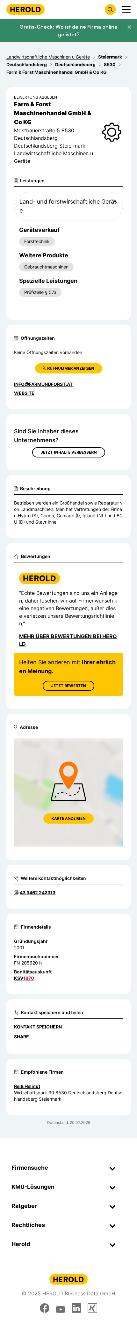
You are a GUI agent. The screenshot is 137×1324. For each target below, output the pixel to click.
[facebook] (44, 1308)
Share (21, 1036)
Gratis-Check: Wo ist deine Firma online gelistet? (68, 31)
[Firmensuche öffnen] (110, 9)
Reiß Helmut (27, 1086)
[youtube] (60, 1308)
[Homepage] (25, 9)
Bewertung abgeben (35, 97)
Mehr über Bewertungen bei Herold (68, 640)
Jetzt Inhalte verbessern (68, 452)
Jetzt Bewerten (68, 685)
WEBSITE (24, 393)
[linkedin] (76, 1308)
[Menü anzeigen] (126, 9)
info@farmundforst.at (43, 384)
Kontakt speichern (38, 1026)
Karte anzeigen (68, 818)
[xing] (92, 1308)
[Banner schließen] (129, 27)
